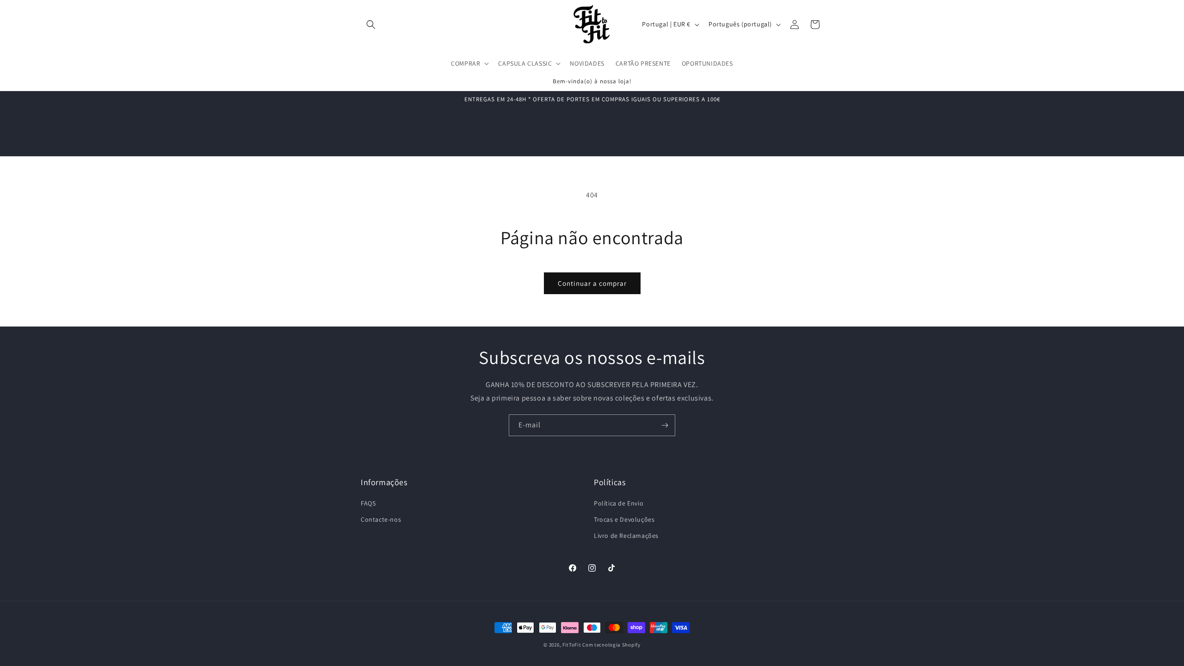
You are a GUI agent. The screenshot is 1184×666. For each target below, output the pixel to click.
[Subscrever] (664, 425)
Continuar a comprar (592, 283)
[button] (371, 24)
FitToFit (571, 644)
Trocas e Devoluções (624, 519)
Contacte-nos (381, 519)
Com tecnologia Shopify (611, 644)
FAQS (368, 503)
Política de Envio (618, 503)
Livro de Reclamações (626, 535)
